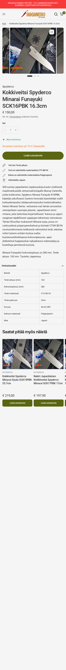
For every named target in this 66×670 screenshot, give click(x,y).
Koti (4, 24)
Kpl (3, 123)
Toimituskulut (15, 117)
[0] (61, 14)
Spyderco (8, 86)
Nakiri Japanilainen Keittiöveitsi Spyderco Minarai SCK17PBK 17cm (48, 380)
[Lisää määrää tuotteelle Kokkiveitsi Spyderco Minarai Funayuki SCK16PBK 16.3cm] (15, 130)
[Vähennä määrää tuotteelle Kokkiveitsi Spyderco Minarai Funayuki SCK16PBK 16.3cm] (5, 130)
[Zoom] (51, 32)
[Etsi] (56, 14)
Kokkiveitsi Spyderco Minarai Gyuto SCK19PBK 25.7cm (17, 380)
